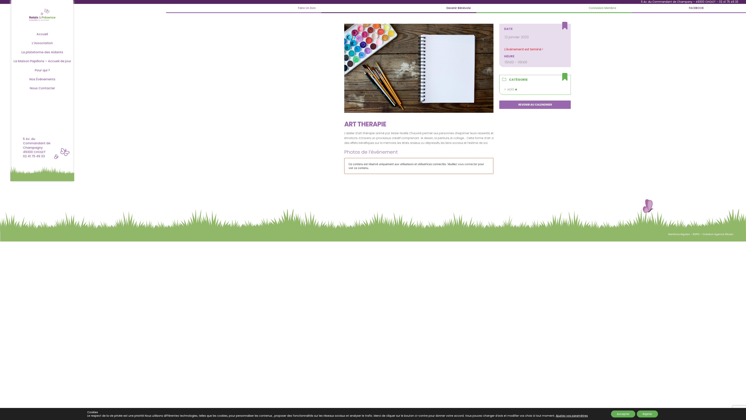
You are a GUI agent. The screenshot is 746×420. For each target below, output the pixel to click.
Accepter (623, 414)
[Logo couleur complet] (42, 8)
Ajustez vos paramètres (572, 415)
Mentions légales (679, 234)
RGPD (696, 234)
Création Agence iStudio (717, 234)
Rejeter (647, 414)
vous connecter (467, 164)
